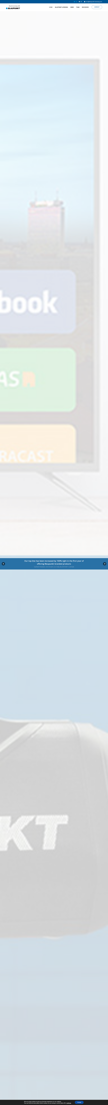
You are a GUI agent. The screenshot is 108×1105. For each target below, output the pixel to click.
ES (81, 1)
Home (50, 7)
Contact (96, 7)
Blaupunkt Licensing (61, 7)
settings (69, 1103)
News (72, 7)
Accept (79, 1102)
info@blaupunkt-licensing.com (94, 1)
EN (76, 1)
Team (77, 7)
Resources (85, 7)
